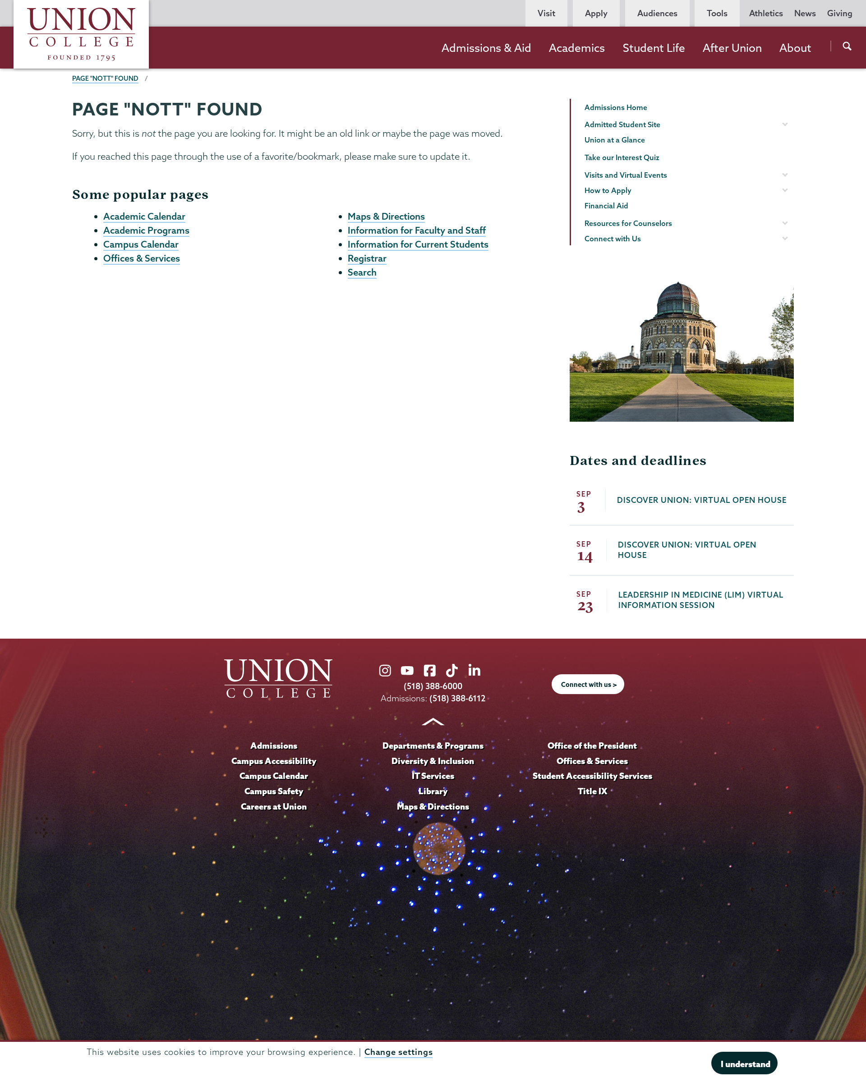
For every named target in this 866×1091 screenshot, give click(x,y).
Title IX (592, 791)
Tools (717, 13)
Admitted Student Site (622, 124)
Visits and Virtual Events (626, 175)
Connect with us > (589, 685)
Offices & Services (141, 258)
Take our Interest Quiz (622, 157)
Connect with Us (613, 238)
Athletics (766, 13)
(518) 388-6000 (433, 686)
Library (433, 791)
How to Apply (608, 190)
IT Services (433, 775)
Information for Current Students (418, 244)
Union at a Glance (615, 139)
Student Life (654, 48)
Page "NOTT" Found (105, 78)
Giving (839, 13)
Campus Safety (273, 791)
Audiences (657, 13)
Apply (596, 13)
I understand (745, 1064)
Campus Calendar (141, 244)
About (795, 48)
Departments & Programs (433, 745)
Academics (577, 48)
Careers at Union (274, 806)
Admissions (273, 745)
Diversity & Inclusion (433, 760)
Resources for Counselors (628, 223)
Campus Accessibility (273, 760)
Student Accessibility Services (592, 775)
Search (362, 272)
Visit (546, 13)
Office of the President (592, 745)
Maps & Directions (386, 216)
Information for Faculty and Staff (417, 230)
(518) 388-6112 (457, 698)
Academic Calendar (144, 216)
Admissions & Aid (486, 48)
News (805, 13)
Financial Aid (606, 205)
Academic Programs (146, 230)
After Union (732, 48)
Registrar (367, 258)
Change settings (398, 1052)
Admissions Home (616, 107)
